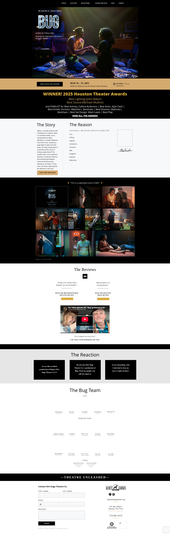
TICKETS (63, 3)
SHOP (112, 3)
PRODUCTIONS (85, 3)
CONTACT (121, 3)
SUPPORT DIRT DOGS (101, 3)
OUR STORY (73, 3)
